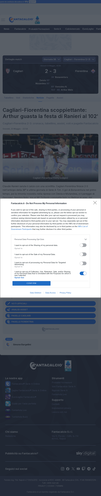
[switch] (83, 245)
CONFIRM (31, 283)
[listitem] (50, 239)
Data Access (50, 293)
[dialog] (50, 248)
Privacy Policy (65, 293)
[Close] (95, 203)
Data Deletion (35, 293)
